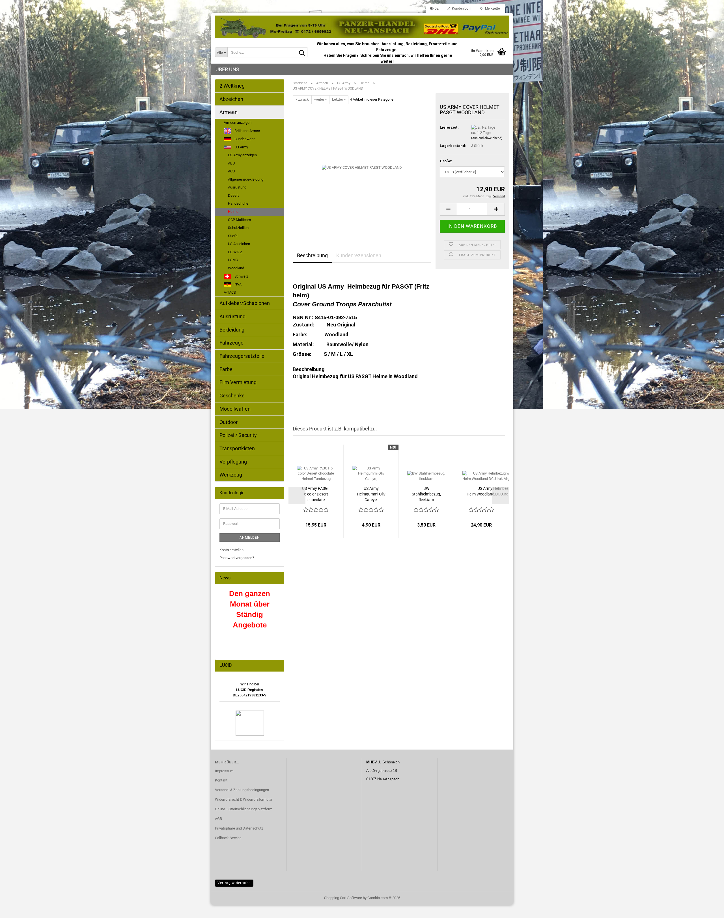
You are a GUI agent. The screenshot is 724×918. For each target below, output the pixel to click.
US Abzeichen (239, 244)
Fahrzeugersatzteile (241, 356)
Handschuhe (238, 203)
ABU (231, 163)
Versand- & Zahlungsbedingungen (242, 790)
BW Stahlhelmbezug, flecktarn (426, 494)
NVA (238, 284)
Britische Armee (247, 131)
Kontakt (221, 780)
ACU (231, 171)
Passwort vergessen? (236, 558)
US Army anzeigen (242, 155)
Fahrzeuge (231, 343)
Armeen (228, 112)
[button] (434, 8)
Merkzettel (492, 8)
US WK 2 (235, 252)
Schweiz (241, 276)
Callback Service (228, 838)
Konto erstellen (231, 550)
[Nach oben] (708, 909)
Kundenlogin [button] (460, 8)
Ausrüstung (237, 187)
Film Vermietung (238, 382)
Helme (233, 211)
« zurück (302, 99)
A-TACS (230, 292)
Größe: (446, 161)
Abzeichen (231, 99)
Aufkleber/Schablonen (244, 303)
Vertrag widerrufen (234, 883)
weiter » (320, 99)
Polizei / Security (238, 435)
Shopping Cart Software (343, 898)
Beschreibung (312, 255)
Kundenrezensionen (358, 255)
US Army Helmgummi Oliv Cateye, (371, 494)
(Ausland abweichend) (486, 138)
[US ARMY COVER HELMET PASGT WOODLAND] (362, 167)
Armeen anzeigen (237, 122)
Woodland (236, 268)
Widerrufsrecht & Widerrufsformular (243, 799)
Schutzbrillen (238, 228)
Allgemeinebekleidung (245, 179)
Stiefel (233, 236)
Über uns (227, 69)
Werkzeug (230, 475)
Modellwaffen (235, 409)
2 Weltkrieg (232, 86)
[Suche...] (302, 52)
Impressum (224, 771)
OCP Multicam (239, 220)
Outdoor (228, 422)
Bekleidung (231, 330)
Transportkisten (237, 448)
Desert (233, 195)
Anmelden (250, 538)
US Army (241, 147)
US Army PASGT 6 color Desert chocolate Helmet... (316, 494)
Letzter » (339, 99)
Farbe (225, 369)
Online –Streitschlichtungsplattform (243, 809)
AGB (218, 819)
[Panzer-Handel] (362, 27)
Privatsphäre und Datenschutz (239, 828)
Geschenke (232, 396)
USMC (233, 260)
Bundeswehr (244, 139)
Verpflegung (233, 462)
